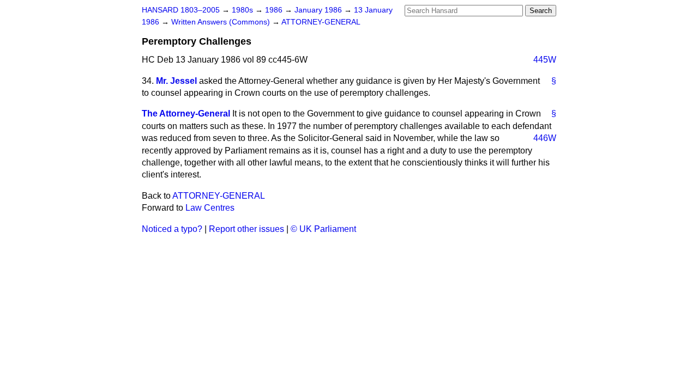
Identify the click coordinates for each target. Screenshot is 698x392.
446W (544, 138)
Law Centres (209, 207)
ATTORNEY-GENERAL (320, 22)
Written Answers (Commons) (221, 22)
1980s (243, 10)
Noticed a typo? (172, 229)
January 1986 (319, 10)
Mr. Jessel (176, 80)
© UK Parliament (323, 229)
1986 (275, 10)
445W (544, 59)
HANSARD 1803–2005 (181, 10)
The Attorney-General (186, 113)
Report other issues (246, 229)
